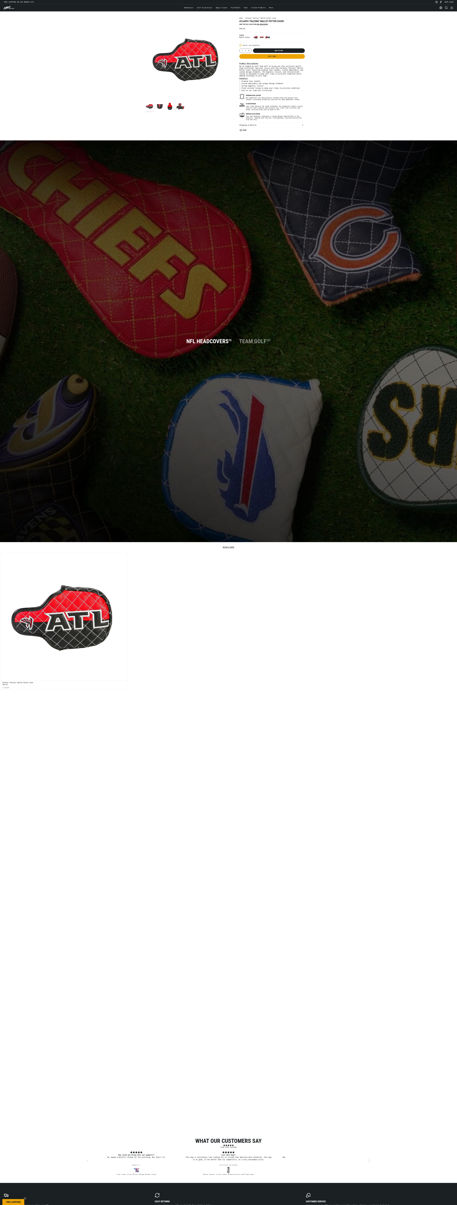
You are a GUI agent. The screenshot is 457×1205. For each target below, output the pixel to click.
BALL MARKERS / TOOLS (228, 608)
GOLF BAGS (228, 625)
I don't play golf (228, 633)
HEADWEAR (228, 617)
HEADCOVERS (228, 599)
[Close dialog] (252, 568)
